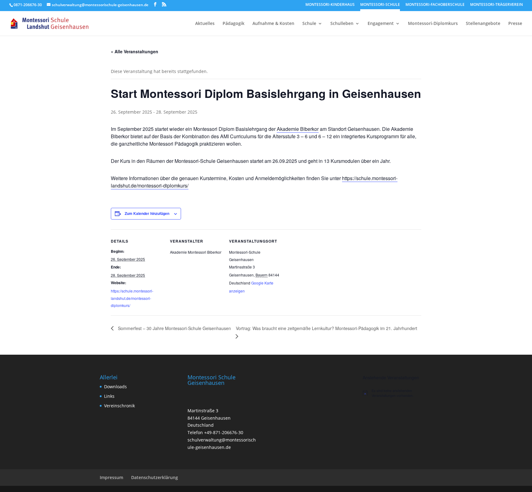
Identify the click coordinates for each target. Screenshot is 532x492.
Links (109, 396)
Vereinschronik (119, 406)
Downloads (115, 386)
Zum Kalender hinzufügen (147, 213)
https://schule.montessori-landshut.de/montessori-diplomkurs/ (132, 298)
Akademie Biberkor (298, 128)
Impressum (111, 477)
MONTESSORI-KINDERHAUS (330, 5)
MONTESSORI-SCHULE (380, 5)
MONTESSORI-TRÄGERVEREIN (496, 5)
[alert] (397, 392)
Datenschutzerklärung (154, 477)
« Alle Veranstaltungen (134, 51)
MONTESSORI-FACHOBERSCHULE (435, 5)
